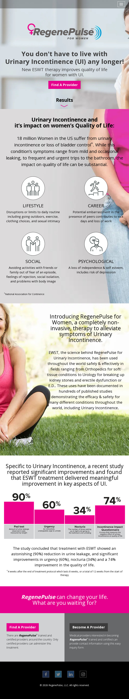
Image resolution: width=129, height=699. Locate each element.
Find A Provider (64, 85)
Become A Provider (88, 627)
